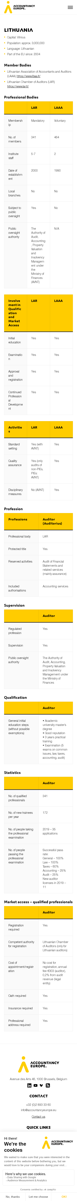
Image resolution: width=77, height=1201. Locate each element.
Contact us (38, 1116)
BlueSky (42, 1085)
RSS (48, 1085)
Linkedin (29, 1085)
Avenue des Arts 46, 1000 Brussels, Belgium (38, 1079)
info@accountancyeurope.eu (38, 1110)
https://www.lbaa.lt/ (28, 76)
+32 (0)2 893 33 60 (38, 1104)
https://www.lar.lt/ (18, 86)
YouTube (35, 1085)
